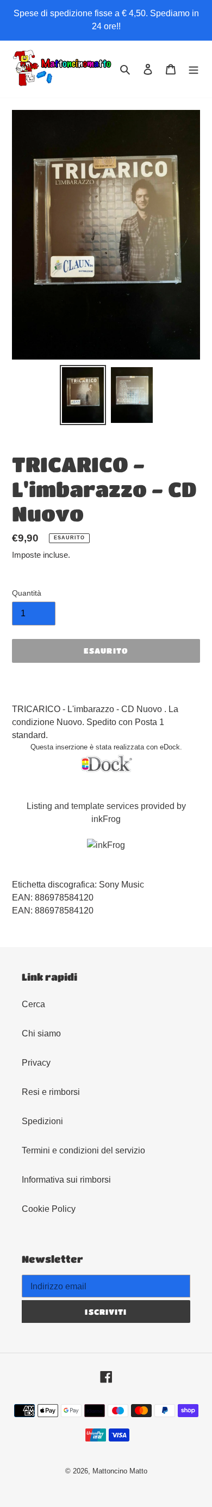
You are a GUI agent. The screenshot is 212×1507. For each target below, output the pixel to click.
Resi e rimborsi (51, 1092)
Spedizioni (42, 1121)
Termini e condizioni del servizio (83, 1150)
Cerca (33, 1004)
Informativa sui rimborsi (66, 1179)
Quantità (26, 593)
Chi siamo (41, 1033)
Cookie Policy (49, 1209)
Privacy (36, 1062)
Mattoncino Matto (119, 1471)
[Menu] (193, 69)
